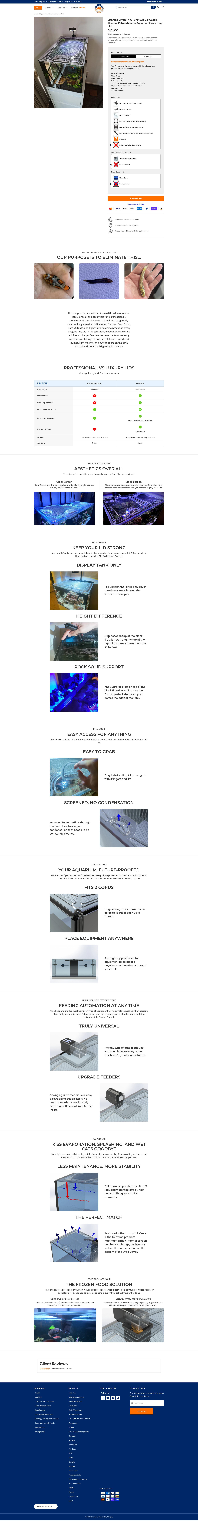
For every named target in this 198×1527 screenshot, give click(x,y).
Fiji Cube (72, 1449)
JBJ (70, 1453)
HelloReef (72, 1406)
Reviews (74, 8)
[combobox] (134, 7)
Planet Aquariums (75, 1414)
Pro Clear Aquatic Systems (79, 1432)
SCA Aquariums (75, 1483)
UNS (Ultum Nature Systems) (79, 1419)
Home (35, 14)
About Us (38, 1397)
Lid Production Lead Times (44, 1401)
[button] (163, 7)
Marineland (73, 1445)
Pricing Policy (40, 1432)
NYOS (71, 1427)
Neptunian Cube (75, 1475)
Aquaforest (73, 1423)
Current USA (73, 1496)
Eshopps (72, 1436)
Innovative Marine (75, 1401)
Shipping (111, 34)
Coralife (72, 1462)
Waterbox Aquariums (76, 1397)
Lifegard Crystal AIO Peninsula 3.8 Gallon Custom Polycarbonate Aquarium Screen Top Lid (51, 14)
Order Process (40, 1410)
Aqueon (72, 1440)
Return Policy (40, 1427)
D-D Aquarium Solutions (78, 1479)
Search (37, 1393)
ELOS (71, 1501)
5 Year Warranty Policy (43, 1406)
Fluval (71, 1458)
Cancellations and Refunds (45, 1423)
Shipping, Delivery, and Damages (47, 1419)
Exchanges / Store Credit (44, 1414)
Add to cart (136, 198)
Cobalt (71, 1492)
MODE (71, 1488)
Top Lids (94, 1517)
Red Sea (72, 1393)
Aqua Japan (73, 1470)
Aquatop (72, 1466)
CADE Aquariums (75, 1410)
